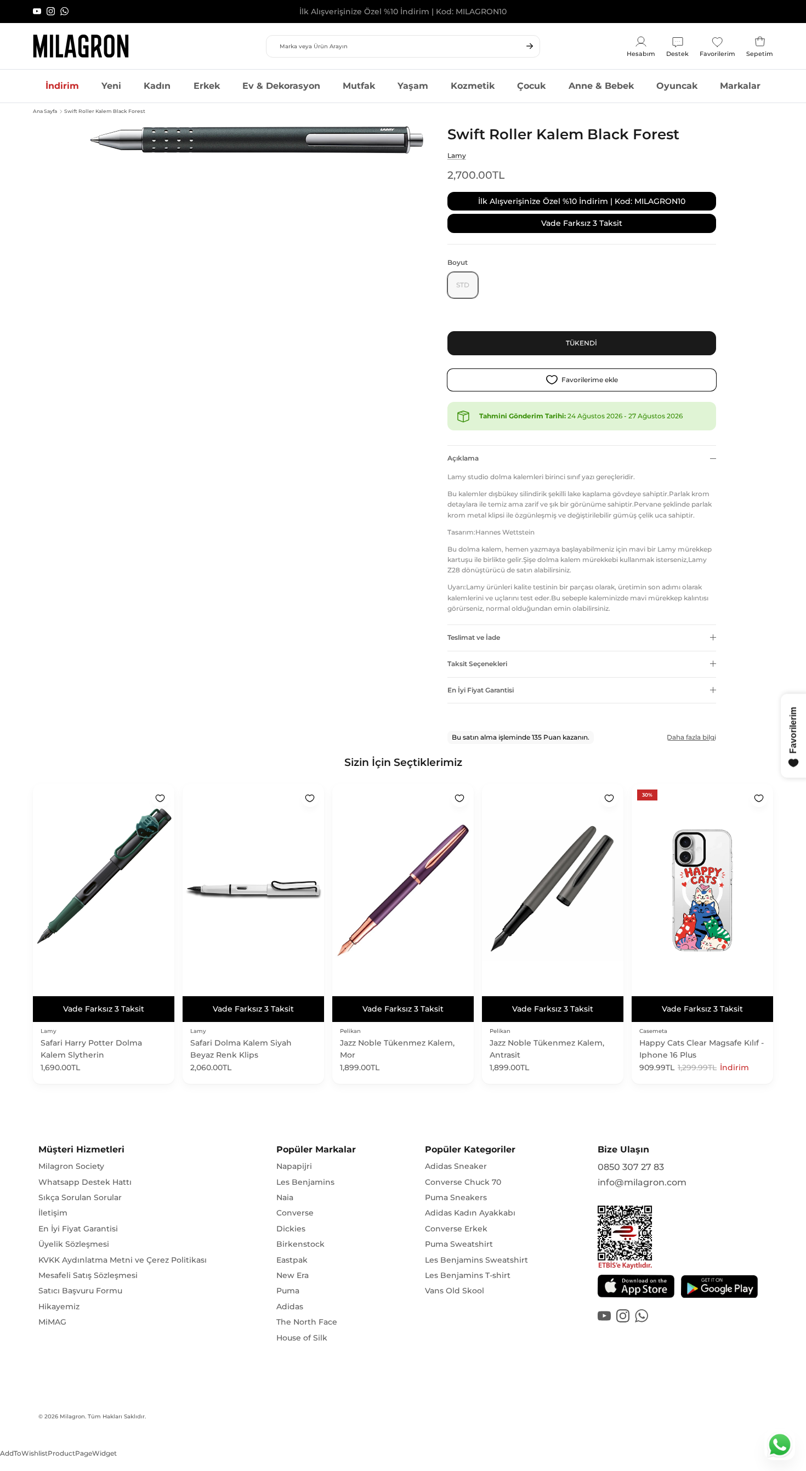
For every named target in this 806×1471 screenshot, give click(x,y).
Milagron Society (71, 1166)
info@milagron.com (642, 1182)
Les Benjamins (305, 1182)
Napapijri (294, 1166)
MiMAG (52, 1322)
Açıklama (463, 458)
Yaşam (413, 86)
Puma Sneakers (456, 1197)
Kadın (157, 86)
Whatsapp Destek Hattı (85, 1182)
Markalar (740, 86)
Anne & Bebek (601, 86)
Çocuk (531, 86)
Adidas (289, 1306)
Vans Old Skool (454, 1291)
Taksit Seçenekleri (477, 664)
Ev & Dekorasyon (281, 86)
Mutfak (359, 86)
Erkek (207, 86)
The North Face (306, 1322)
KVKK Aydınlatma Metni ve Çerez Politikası (122, 1260)
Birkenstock (300, 1244)
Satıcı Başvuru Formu (80, 1291)
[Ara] (530, 46)
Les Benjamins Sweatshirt (476, 1260)
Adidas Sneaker (456, 1166)
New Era (292, 1275)
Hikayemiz (59, 1306)
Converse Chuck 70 (463, 1182)
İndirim (62, 86)
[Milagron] (81, 46)
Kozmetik (473, 86)
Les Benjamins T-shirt (467, 1275)
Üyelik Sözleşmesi (73, 1244)
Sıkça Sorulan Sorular (80, 1197)
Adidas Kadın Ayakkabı (470, 1213)
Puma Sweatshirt (459, 1244)
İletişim (52, 1213)
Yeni (111, 86)
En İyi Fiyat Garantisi (480, 690)
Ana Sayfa (45, 111)
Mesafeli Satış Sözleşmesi (88, 1275)
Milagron (72, 1416)
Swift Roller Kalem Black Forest (104, 111)
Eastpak (292, 1260)
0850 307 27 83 (631, 1167)
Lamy (456, 155)
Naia (284, 1197)
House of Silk (301, 1338)
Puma (287, 1291)
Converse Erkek (456, 1229)
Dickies (290, 1229)
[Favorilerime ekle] (160, 798)
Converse (295, 1213)
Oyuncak (676, 86)
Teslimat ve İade (473, 637)
